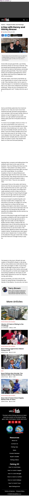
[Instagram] (19, 422)
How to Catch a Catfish (14, 477)
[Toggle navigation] (27, 19)
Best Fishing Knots (14, 486)
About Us (14, 440)
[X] (13, 422)
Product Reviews (14, 453)
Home (3, 24)
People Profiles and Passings (15, 24)
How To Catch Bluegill (14, 473)
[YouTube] (16, 422)
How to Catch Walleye (14, 480)
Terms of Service (10, 491)
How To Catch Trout (14, 483)
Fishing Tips (14, 447)
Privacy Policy (20, 491)
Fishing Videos (14, 460)
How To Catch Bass (14, 467)
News (14, 450)
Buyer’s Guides (14, 457)
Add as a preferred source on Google (17, 35)
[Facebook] (9, 422)
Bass (2, 371)
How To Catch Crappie (14, 470)
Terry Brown (14, 288)
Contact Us (14, 444)
